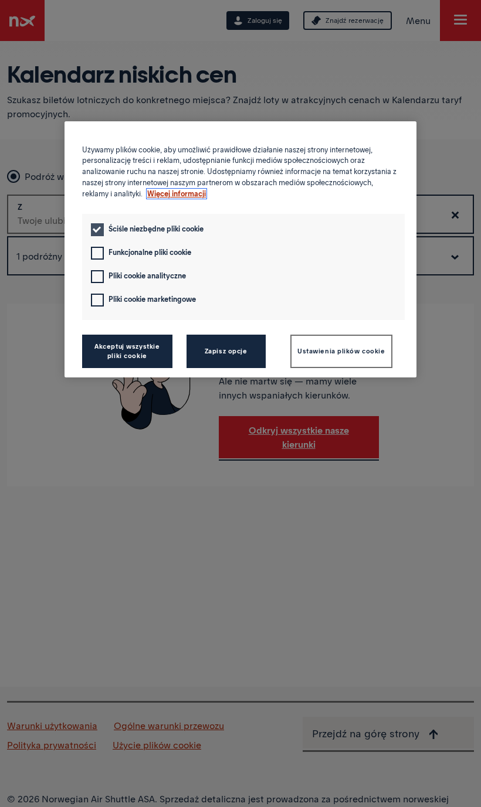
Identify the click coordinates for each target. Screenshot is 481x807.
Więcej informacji (176, 193)
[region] (240, 249)
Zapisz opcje (226, 351)
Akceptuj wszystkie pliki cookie (127, 351)
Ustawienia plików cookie (341, 351)
